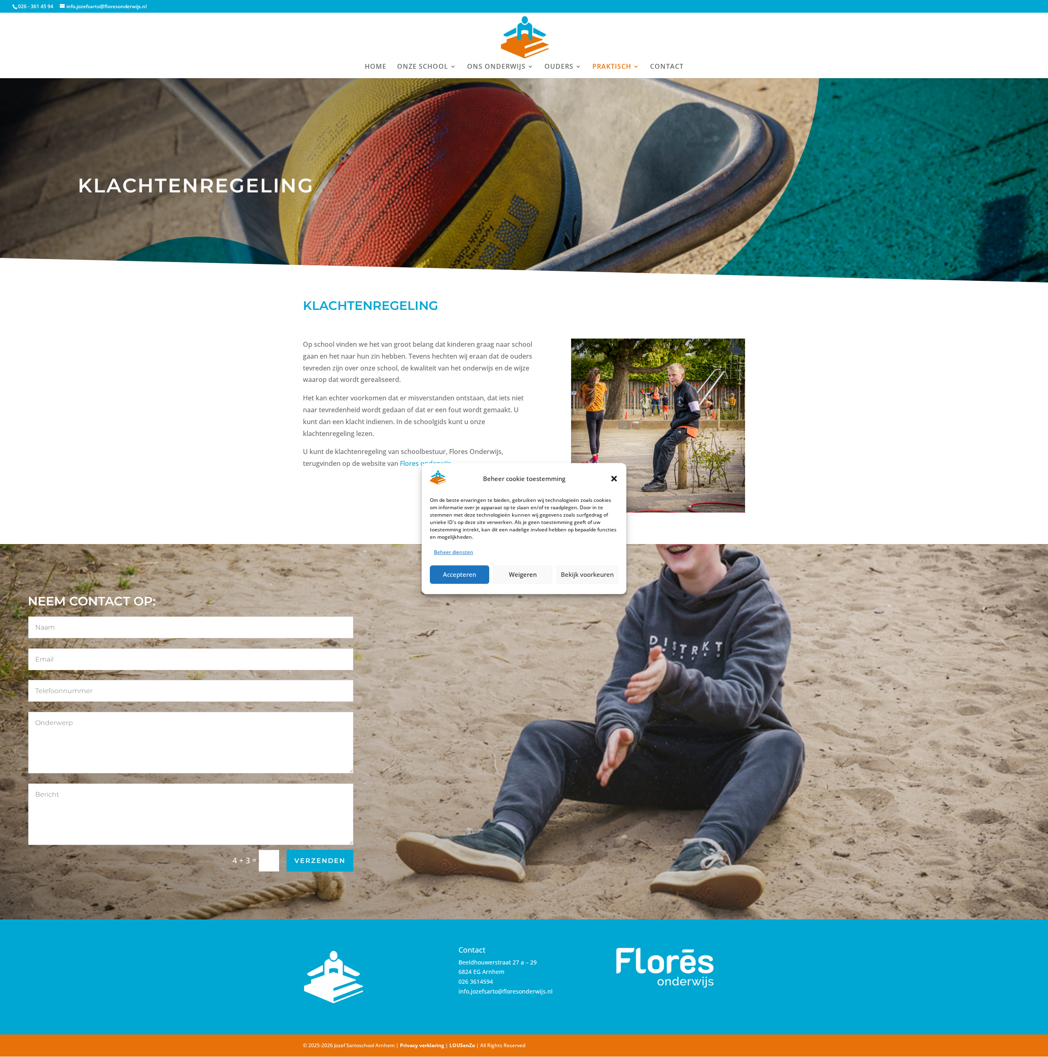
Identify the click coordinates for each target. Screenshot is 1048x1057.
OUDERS (559, 67)
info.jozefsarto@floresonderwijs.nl (505, 991)
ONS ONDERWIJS (496, 67)
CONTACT (667, 67)
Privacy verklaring (422, 1045)
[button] (614, 479)
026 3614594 (475, 981)
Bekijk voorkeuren (587, 574)
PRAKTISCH (611, 67)
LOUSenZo (462, 1045)
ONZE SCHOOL (422, 67)
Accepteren (459, 574)
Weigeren (523, 574)
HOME (375, 67)
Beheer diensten (453, 552)
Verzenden (320, 861)
